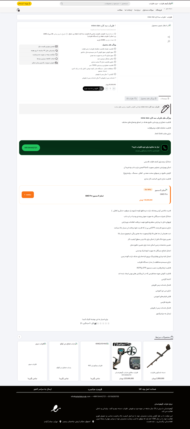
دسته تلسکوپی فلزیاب (157, 372)
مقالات (119, 10)
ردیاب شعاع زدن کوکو (64, 367)
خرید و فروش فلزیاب (131, 408)
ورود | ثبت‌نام (23, 3)
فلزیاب (169, 17)
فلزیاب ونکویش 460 (95, 365)
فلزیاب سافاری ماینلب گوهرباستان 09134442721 (126, 373)
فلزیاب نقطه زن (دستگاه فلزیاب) (98, 36)
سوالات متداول (148, 10)
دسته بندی (169, 9)
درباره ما (137, 10)
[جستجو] (62, 3)
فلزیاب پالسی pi (95, 34)
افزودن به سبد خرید (91, 88)
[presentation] (19, 337)
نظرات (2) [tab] (130, 98)
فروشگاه (159, 10)
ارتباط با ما (128, 10)
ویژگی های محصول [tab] (148, 98)
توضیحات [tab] (163, 98)
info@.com (80, 396)
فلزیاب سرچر (32, 364)
